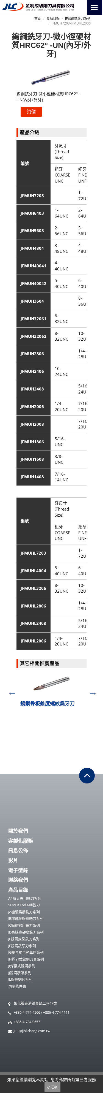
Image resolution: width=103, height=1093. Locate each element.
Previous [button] (10, 690)
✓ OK (52, 1087)
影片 (13, 860)
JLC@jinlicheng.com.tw (32, 1030)
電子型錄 (18, 870)
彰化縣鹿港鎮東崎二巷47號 (35, 1003)
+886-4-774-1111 (56, 1012)
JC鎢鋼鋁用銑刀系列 (24, 925)
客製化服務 (20, 840)
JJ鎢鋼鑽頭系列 (19, 972)
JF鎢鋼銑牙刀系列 (78, 18)
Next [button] (90, 690)
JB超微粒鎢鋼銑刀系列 (25, 918)
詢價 (31, 112)
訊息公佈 (18, 850)
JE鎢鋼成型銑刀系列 (24, 938)
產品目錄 (53, 18)
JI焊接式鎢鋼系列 (21, 965)
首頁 (37, 18)
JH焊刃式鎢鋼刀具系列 (26, 959)
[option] (51, 692)
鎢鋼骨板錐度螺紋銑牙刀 (47, 703)
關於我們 (18, 831)
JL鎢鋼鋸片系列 (20, 979)
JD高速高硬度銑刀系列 (26, 932)
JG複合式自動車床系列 (26, 952)
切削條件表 (17, 986)
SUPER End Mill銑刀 (24, 904)
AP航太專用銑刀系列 (24, 898)
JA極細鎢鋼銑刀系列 (24, 911)
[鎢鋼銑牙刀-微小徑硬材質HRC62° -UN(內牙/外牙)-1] (51, 77)
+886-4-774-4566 (27, 1012)
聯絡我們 (18, 880)
